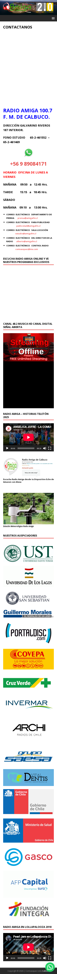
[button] (50, 967)
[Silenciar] (44, 448)
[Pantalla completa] (49, 448)
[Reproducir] (7, 448)
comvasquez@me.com (26, 249)
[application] (28, 437)
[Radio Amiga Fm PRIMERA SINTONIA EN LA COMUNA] (28, 13)
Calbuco (46, 971)
